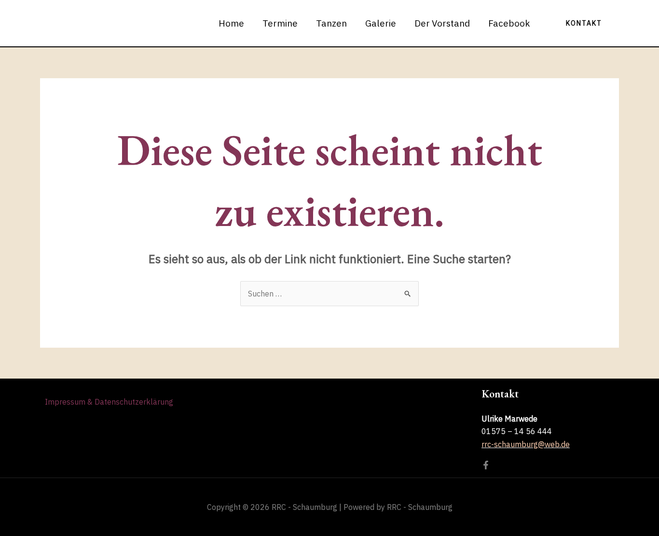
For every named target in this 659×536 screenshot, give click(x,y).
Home (231, 23)
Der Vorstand (442, 23)
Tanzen (331, 23)
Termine (280, 23)
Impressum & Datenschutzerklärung (109, 402)
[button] (584, 23)
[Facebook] (485, 465)
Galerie (380, 23)
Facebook (509, 23)
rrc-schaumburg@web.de (525, 444)
